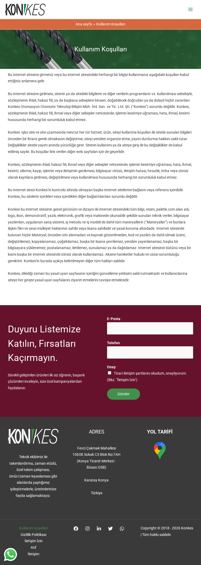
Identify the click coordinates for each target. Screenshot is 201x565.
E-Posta (115, 319)
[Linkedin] (99, 528)
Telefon (113, 343)
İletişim (33, 554)
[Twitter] (110, 528)
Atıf (33, 547)
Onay (112, 367)
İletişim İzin (34, 541)
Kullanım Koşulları (33, 528)
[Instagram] (87, 528)
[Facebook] (76, 528)
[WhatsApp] (122, 528)
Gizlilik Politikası (33, 535)
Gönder (124, 394)
